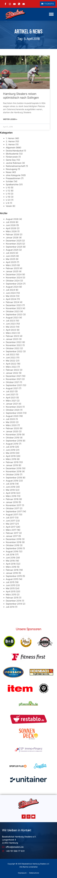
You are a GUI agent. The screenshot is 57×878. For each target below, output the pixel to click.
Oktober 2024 (13, 280)
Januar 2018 (12, 502)
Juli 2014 (10, 607)
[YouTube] (14, 3)
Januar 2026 (12, 237)
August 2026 (12, 219)
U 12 (8, 190)
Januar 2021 (12, 403)
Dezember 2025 (13, 240)
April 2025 (11, 262)
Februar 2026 (12, 234)
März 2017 (11, 530)
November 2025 (14, 243)
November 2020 (14, 407)
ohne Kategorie (13, 175)
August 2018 (12, 480)
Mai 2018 (10, 490)
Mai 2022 (10, 360)
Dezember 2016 (13, 539)
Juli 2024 (10, 290)
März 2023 (11, 333)
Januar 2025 (12, 271)
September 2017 (14, 511)
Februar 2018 (12, 499)
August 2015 (12, 579)
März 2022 (11, 367)
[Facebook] (5, 4)
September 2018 (14, 477)
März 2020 (11, 425)
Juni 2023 (11, 323)
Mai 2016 (10, 560)
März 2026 (11, 231)
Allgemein (10, 147)
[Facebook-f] (24, 817)
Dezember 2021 (13, 376)
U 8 (7, 203)
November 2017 (13, 505)
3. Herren (10, 144)
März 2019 (11, 459)
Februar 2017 (12, 533)
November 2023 (14, 308)
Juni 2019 (10, 450)
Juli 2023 (10, 320)
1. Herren (10, 138)
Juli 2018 (10, 483)
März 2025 (11, 265)
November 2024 (14, 277)
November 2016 (13, 542)
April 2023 (11, 330)
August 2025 (12, 250)
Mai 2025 (10, 259)
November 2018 (13, 471)
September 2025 (14, 246)
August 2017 (12, 514)
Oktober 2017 (12, 508)
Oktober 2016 (12, 545)
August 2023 (12, 317)
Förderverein (12, 156)
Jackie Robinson (13, 163)
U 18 (8, 197)
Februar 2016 (12, 570)
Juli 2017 (10, 517)
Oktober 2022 (13, 348)
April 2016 (11, 563)
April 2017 (10, 527)
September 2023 (14, 314)
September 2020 (14, 413)
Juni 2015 (10, 585)
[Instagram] (10, 3)
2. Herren (10, 141)
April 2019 (11, 456)
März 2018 (11, 496)
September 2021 (14, 385)
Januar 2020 (12, 431)
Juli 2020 (10, 419)
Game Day (11, 160)
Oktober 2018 (12, 474)
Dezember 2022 (14, 342)
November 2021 (13, 379)
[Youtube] (33, 817)
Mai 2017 (10, 523)
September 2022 (14, 351)
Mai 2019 (10, 453)
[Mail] (24, 3)
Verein (9, 206)
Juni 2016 (10, 557)
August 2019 (12, 443)
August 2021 (12, 388)
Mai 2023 (10, 326)
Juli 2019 (10, 447)
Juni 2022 (11, 357)
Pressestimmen (13, 178)
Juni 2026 (11, 225)
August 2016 (12, 551)
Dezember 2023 (14, 305)
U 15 (8, 193)
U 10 (8, 187)
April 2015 (10, 591)
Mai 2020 (10, 422)
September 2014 (14, 603)
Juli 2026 (10, 222)
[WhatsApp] (19, 4)
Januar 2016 (12, 573)
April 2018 (11, 493)
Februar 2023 (12, 336)
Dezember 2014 (13, 600)
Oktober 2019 (12, 437)
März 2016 (11, 567)
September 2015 (14, 576)
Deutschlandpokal (14, 150)
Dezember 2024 (14, 274)
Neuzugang (11, 169)
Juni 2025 (10, 256)
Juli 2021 (10, 391)
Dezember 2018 (13, 468)
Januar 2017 (12, 536)
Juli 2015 (10, 582)
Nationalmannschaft (15, 166)
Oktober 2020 (13, 410)
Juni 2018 (10, 487)
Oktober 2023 (13, 311)
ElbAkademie (12, 153)
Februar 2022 (12, 370)
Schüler (9, 181)
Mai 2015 (10, 588)
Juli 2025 (10, 253)
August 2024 (12, 286)
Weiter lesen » (10, 119)
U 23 (8, 200)
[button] (51, 14)
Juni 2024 (11, 293)
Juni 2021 (10, 394)
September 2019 (14, 440)
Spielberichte (12, 184)
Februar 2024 (12, 302)
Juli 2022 (10, 354)
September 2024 (14, 283)
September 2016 (14, 548)
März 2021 (11, 400)
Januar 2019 (12, 465)
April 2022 (11, 363)
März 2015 (11, 594)
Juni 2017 (10, 520)
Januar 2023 (12, 339)
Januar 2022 (12, 373)
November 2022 (14, 345)
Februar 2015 (12, 597)
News (8, 172)
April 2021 (11, 397)
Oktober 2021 (12, 382)
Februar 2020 (12, 428)
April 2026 (11, 228)
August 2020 (12, 416)
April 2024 (11, 299)
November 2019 (13, 434)
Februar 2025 (12, 268)
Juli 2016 (10, 554)
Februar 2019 (12, 462)
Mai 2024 (10, 296)
